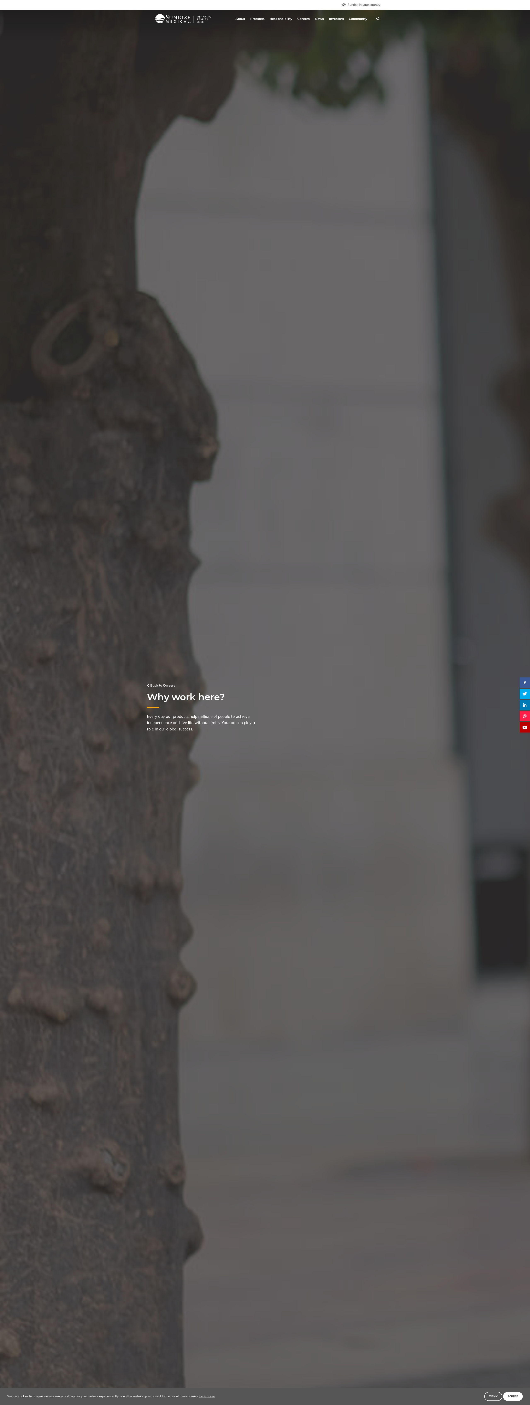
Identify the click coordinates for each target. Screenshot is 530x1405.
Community (358, 19)
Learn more (207, 1396)
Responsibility (281, 19)
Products (257, 19)
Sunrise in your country (364, 5)
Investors (336, 19)
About (240, 19)
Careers (303, 19)
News (319, 19)
